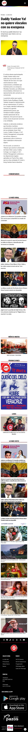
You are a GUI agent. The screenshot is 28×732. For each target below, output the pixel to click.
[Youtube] (23, 640)
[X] (20, 640)
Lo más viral (9, 14)
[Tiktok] (10, 640)
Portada (3, 14)
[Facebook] (7, 640)
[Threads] (17, 640)
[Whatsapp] (13, 640)
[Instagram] (4, 640)
